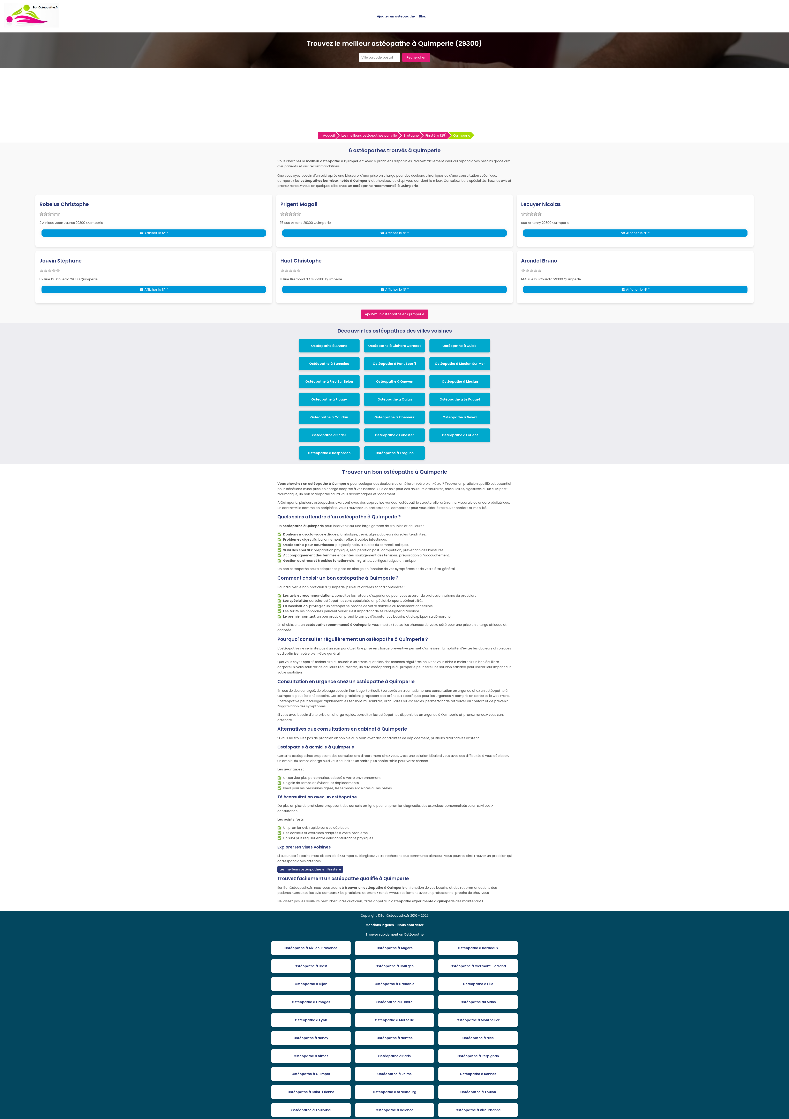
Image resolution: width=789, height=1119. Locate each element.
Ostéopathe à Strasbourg (394, 1092)
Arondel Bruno (539, 260)
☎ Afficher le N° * (154, 233)
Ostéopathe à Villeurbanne (478, 1110)
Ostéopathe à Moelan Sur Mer (460, 363)
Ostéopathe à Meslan (460, 381)
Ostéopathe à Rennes (478, 1074)
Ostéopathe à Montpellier (478, 1020)
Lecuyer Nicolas (541, 204)
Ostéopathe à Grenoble (394, 984)
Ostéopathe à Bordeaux (478, 948)
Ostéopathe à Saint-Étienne (310, 1092)
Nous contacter (410, 925)
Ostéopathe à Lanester (394, 435)
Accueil (329, 135)
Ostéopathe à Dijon (311, 984)
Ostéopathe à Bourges (394, 966)
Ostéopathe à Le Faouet (459, 399)
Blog (422, 16)
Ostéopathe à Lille (478, 984)
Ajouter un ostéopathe (396, 16)
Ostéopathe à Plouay (329, 399)
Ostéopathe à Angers (394, 948)
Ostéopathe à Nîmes (311, 1056)
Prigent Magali (298, 204)
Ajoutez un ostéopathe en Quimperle (394, 314)
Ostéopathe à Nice (478, 1038)
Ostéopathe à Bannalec (329, 363)
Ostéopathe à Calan (394, 399)
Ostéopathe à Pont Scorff (394, 363)
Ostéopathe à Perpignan (478, 1056)
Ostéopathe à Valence (394, 1110)
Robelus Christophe (64, 204)
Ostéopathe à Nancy (310, 1038)
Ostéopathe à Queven (394, 381)
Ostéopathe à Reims (394, 1074)
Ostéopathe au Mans (478, 1002)
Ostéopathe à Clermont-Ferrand (478, 966)
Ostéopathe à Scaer (329, 435)
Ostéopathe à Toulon (478, 1092)
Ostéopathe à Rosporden (329, 453)
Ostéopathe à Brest (311, 966)
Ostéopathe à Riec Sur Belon (329, 381)
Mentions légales (380, 925)
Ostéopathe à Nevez (460, 417)
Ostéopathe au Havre (394, 1002)
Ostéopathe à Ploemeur (394, 417)
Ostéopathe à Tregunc (394, 453)
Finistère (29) (436, 135)
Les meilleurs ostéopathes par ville (369, 135)
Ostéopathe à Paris (394, 1056)
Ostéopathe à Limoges (311, 1002)
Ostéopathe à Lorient (460, 435)
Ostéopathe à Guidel (459, 345)
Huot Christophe (301, 260)
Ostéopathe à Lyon (311, 1020)
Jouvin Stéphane (60, 260)
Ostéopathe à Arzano (329, 345)
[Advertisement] (394, 101)
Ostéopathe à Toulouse (311, 1110)
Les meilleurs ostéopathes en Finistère (310, 869)
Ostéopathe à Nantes (394, 1038)
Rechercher (416, 57)
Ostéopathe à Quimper (311, 1074)
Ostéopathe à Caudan (329, 417)
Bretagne (411, 135)
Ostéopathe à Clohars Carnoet (394, 345)
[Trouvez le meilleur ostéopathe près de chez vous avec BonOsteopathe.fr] (31, 25)
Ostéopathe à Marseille (394, 1020)
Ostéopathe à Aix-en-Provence (310, 948)
